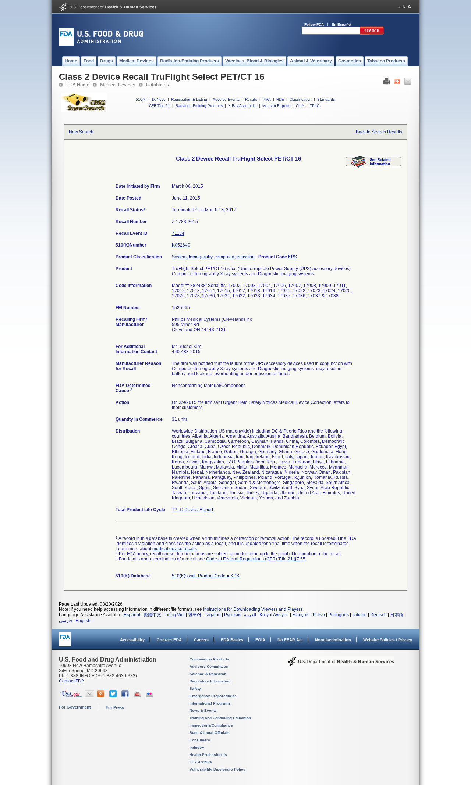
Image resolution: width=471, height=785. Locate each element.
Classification (301, 99)
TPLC (314, 106)
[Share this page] (397, 83)
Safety (195, 689)
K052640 (181, 245)
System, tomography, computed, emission (213, 256)
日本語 (396, 614)
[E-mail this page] (407, 83)
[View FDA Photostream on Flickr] (150, 695)
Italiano (359, 614)
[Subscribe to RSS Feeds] (101, 695)
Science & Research (208, 674)
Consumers (200, 740)
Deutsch (378, 614)
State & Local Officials (210, 733)
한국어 (194, 614)
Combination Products (209, 659)
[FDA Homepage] (65, 643)
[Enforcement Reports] (373, 166)
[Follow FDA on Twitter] (113, 695)
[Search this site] (372, 33)
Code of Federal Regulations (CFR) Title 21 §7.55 (255, 559)
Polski (319, 614)
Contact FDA (169, 640)
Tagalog (213, 614)
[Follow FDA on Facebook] (126, 695)
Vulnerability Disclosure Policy (217, 769)
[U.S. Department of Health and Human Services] (107, 9)
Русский (232, 614)
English (83, 620)
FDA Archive (201, 762)
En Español (342, 24)
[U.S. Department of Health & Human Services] (340, 664)
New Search (81, 132)
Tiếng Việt (174, 614)
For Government (75, 707)
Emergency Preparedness (213, 696)
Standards (326, 99)
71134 (178, 233)
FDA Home (77, 84)
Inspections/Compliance (211, 725)
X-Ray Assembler (242, 106)
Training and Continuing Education (220, 718)
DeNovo (159, 99)
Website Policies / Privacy (387, 640)
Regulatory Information (210, 681)
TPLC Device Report (192, 509)
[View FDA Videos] (138, 695)
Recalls (251, 99)
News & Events (203, 711)
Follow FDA (314, 24)
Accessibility (132, 640)
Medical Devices (117, 84)
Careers (201, 640)
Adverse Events (226, 99)
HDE (280, 99)
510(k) (141, 99)
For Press (115, 707)
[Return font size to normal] (403, 7)
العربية (250, 614)
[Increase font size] (409, 7)
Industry (197, 747)
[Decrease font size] (399, 7)
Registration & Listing (189, 99)
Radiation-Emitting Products (199, 106)
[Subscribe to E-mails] (89, 695)
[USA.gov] (71, 695)
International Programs (210, 703)
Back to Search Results (379, 132)
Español (132, 614)
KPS (292, 256)
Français (300, 614)
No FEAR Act (290, 640)
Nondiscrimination (333, 640)
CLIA (300, 106)
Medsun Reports (276, 106)
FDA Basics (232, 640)
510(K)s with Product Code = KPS (205, 575)
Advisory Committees (209, 666)
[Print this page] (386, 83)
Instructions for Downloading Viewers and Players (252, 609)
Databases (157, 84)
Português (338, 614)
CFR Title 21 (159, 106)
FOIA (260, 640)
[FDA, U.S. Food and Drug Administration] (101, 44)
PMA (267, 99)
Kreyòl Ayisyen (274, 614)
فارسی (65, 620)
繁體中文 (152, 614)
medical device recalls (174, 548)
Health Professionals (208, 755)
